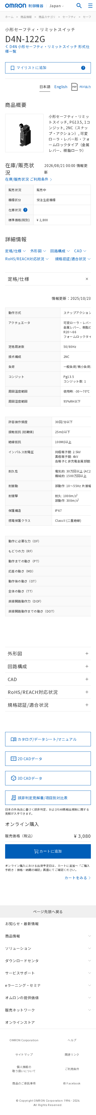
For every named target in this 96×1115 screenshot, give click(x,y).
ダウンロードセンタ (22, 960)
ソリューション (18, 948)
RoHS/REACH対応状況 (24, 258)
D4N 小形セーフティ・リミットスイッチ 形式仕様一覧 (47, 49)
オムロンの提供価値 (22, 997)
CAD (78, 250)
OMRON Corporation (23, 1040)
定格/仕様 (13, 250)
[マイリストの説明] (83, 67)
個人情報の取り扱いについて (24, 1069)
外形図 (36, 250)
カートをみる (76, 877)
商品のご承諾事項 (24, 1083)
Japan (55, 5)
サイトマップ (24, 1054)
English (60, 86)
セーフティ (69, 17)
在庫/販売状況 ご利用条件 (27, 179)
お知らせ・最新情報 (22, 923)
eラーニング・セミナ (23, 985)
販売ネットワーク (20, 1009)
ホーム (9, 17)
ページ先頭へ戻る (48, 911)
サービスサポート (20, 972)
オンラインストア (20, 1022)
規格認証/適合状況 (70, 258)
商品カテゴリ (47, 17)
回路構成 (57, 250)
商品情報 (26, 17)
